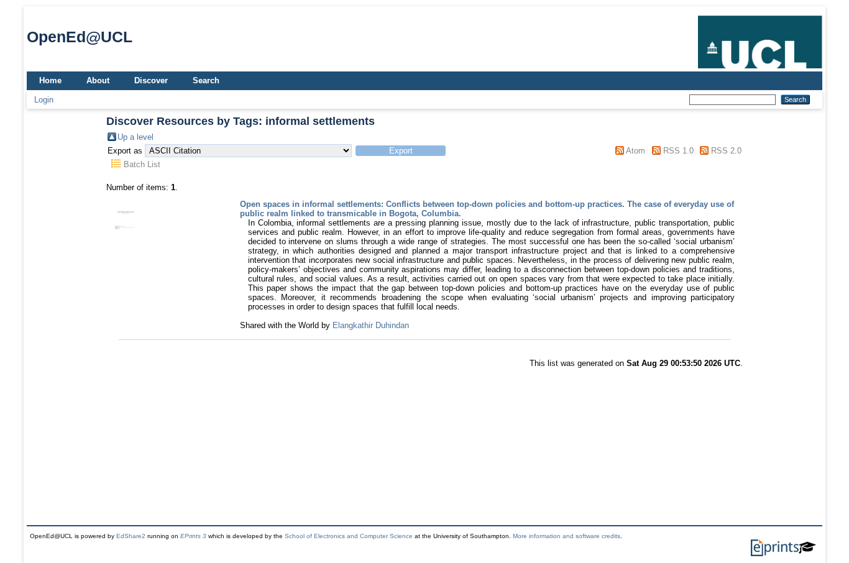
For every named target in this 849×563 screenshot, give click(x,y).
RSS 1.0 (678, 150)
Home (50, 80)
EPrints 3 (193, 536)
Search (206, 80)
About (97, 80)
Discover (151, 80)
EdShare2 (130, 536)
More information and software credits (566, 536)
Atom (635, 150)
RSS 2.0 (726, 150)
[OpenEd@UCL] (760, 68)
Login (43, 99)
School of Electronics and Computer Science (349, 536)
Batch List (142, 164)
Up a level (135, 137)
